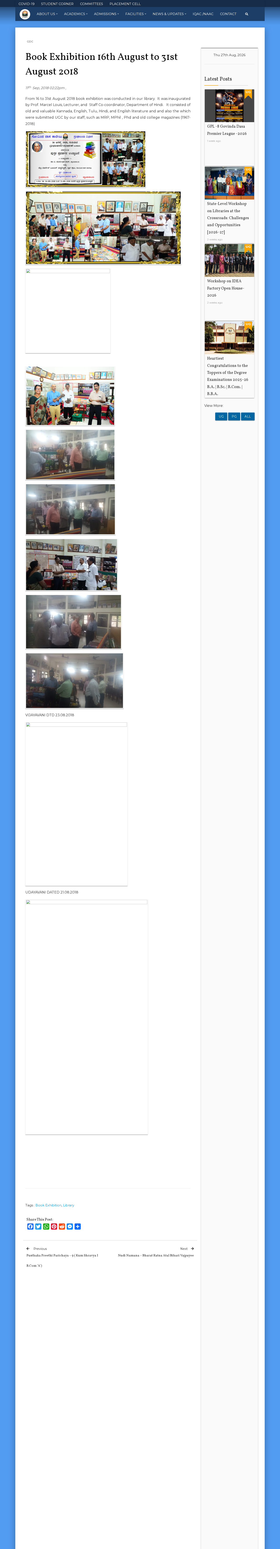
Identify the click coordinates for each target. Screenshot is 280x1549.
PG (234, 416)
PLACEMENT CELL (125, 3)
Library (68, 1205)
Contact (228, 14)
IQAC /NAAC (203, 14)
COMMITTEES (91, 3)
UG (221, 416)
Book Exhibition (48, 1205)
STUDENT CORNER (57, 3)
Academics (74, 14)
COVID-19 (27, 3)
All (248, 416)
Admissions (105, 14)
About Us (46, 14)
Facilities (134, 14)
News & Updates (168, 14)
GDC (30, 41)
